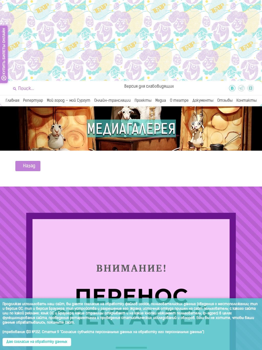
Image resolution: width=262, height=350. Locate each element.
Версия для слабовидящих (149, 87)
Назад (29, 166)
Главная (12, 101)
